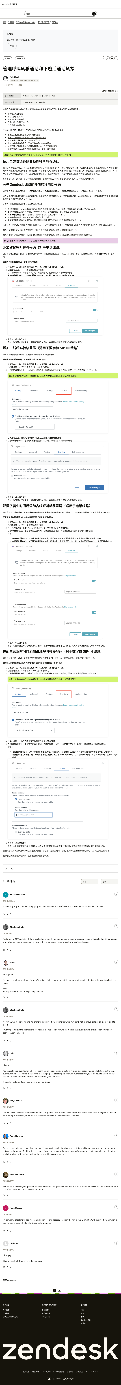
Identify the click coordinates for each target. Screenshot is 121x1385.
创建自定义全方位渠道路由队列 (80, 178)
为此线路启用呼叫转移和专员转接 (46, 369)
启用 (5, 167)
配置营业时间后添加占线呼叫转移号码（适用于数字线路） (32, 148)
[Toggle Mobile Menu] (116, 4)
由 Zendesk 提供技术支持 (63, 1379)
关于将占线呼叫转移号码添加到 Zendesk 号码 (27, 137)
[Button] (6, 868)
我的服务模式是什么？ (110, 91)
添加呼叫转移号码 (69, 229)
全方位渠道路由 (13, 167)
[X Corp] (108, 58)
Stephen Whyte (17, 927)
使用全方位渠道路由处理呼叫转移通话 (24, 134)
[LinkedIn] (103, 58)
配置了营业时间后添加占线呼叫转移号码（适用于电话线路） (33, 146)
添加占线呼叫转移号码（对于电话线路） (25, 140)
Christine (14, 1243)
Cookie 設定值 (58, 1371)
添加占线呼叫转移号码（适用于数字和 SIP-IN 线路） (30, 143)
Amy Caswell (16, 1100)
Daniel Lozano (16, 1136)
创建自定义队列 (39, 167)
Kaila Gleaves (16, 1207)
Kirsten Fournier (17, 894)
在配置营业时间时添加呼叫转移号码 (76, 234)
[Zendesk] (60, 1348)
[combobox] (89, 881)
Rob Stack (14, 76)
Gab (11, 1053)
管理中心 (13, 266)
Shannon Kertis (17, 1174)
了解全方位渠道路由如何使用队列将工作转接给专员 (43, 178)
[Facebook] (112, 58)
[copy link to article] (116, 58)
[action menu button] (116, 894)
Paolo (5, 938)
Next (65, 1290)
